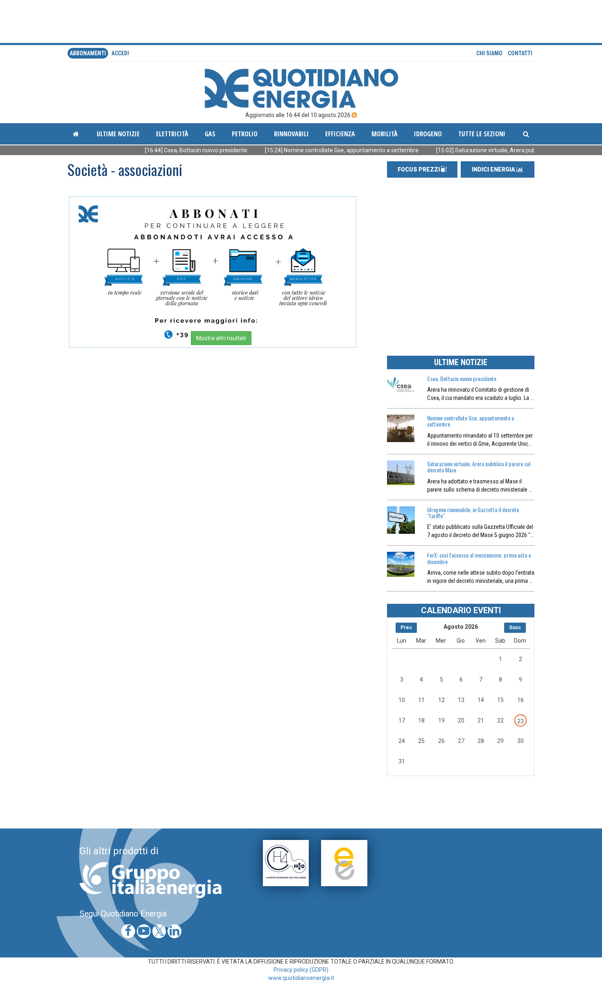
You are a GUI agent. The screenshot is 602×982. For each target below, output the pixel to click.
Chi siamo (489, 53)
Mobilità (384, 133)
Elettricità (172, 133)
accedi (120, 53)
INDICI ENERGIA (494, 169)
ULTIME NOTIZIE (460, 362)
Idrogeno (428, 133)
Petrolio (245, 133)
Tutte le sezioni (481, 133)
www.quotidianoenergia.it (301, 978)
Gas (210, 133)
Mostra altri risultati (221, 338)
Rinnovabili (291, 133)
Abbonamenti (88, 53)
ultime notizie (118, 133)
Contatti (520, 53)
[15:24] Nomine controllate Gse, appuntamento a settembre (316, 150)
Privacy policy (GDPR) (301, 969)
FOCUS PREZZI (419, 169)
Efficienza (340, 133)
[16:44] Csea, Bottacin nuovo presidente (171, 150)
